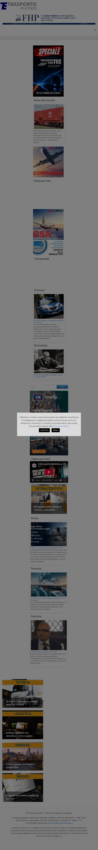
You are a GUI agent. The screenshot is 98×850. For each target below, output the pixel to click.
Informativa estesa (60, 426)
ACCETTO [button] (44, 430)
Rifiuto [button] (55, 430)
